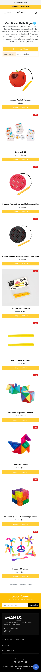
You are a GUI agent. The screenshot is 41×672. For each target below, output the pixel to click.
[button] (7, 12)
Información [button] (8, 651)
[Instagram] (18, 661)
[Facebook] (15, 661)
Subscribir (34, 605)
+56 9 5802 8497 (21, 2)
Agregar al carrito (20, 107)
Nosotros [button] (6, 645)
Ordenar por (9, 54)
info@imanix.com (12, 631)
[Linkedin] (26, 661)
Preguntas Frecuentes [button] (13, 640)
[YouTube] (22, 661)
